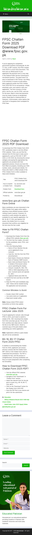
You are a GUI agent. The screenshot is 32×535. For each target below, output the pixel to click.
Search (4, 462)
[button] (28, 14)
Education (7, 397)
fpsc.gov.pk (24, 238)
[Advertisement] (16, 122)
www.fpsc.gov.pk (11, 374)
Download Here (19, 189)
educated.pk (20, 530)
